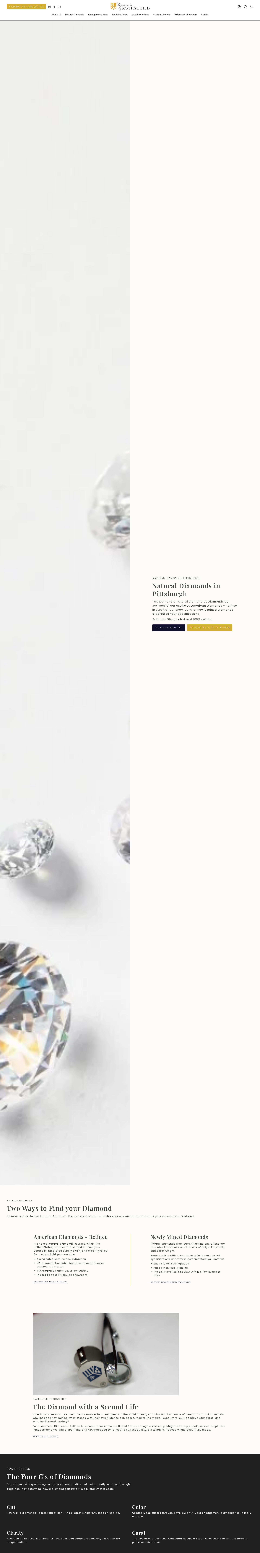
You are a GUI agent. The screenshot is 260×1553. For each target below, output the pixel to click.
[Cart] (251, 6)
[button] (56, 15)
